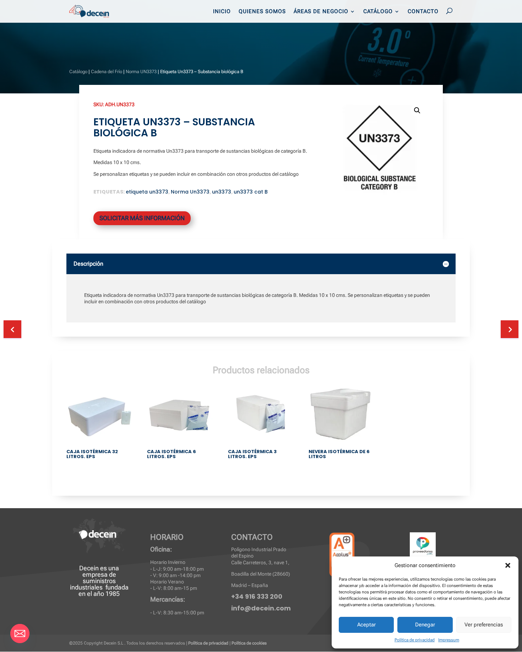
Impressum (448, 639)
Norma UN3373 (141, 71)
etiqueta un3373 (147, 191)
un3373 (221, 191)
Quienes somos (262, 12)
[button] (507, 565)
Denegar (425, 624)
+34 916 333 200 (256, 596)
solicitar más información (142, 218)
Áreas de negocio (321, 12)
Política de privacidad (415, 639)
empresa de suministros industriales (93, 581)
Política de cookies (249, 643)
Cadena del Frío (106, 71)
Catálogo (378, 12)
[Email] (19, 633)
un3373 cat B (251, 191)
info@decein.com (261, 608)
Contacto (423, 12)
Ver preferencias (483, 624)
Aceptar (366, 624)
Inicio (222, 12)
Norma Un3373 (190, 191)
